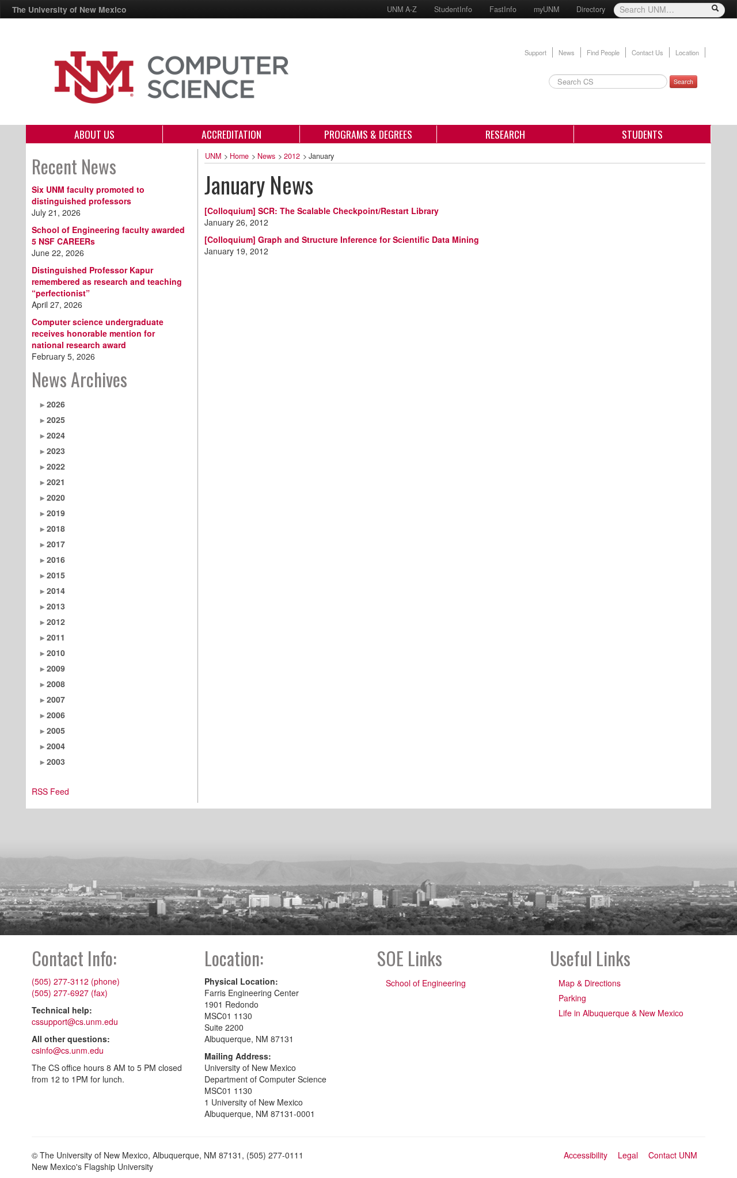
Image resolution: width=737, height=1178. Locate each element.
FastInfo (502, 9)
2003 (56, 761)
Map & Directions (590, 983)
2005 (56, 730)
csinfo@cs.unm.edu (68, 1050)
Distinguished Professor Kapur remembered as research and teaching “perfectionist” (107, 281)
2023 (56, 450)
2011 (56, 637)
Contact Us (647, 52)
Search (683, 81)
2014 (56, 590)
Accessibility (585, 1155)
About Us (94, 134)
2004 (56, 746)
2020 (56, 497)
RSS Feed (50, 791)
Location (687, 52)
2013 (56, 606)
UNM (213, 156)
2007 (56, 699)
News (567, 52)
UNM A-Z (402, 9)
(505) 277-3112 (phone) (76, 981)
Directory (590, 9)
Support (535, 52)
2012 (56, 621)
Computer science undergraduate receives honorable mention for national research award (98, 333)
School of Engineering (426, 983)
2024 (56, 435)
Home (239, 156)
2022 (56, 466)
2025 (56, 419)
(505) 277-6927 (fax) (70, 992)
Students (642, 134)
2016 (56, 559)
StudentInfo (453, 9)
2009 (56, 668)
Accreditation (231, 134)
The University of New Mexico (69, 9)
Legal (628, 1155)
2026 (56, 404)
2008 (56, 683)
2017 (56, 544)
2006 (56, 714)
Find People (603, 52)
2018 (56, 528)
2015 (56, 575)
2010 (56, 652)
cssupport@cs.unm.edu (75, 1021)
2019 (56, 513)
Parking (572, 998)
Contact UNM (672, 1155)
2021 (56, 481)
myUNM (546, 9)
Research (505, 134)
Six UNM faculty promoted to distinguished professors (88, 195)
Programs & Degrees (368, 134)
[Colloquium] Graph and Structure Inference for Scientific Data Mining (341, 239)
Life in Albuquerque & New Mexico (621, 1013)
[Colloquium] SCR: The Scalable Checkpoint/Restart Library (321, 210)
